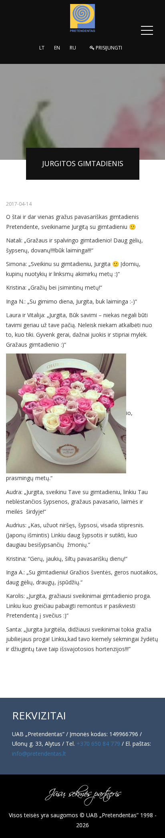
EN (57, 47)
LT (41, 47)
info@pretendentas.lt (39, 753)
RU (73, 47)
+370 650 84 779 (98, 743)
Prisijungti (108, 47)
